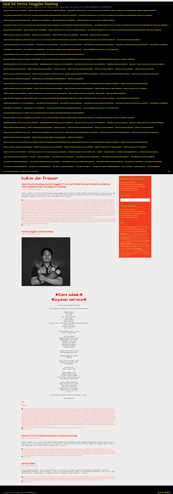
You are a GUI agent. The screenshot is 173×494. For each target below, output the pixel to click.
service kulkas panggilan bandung (145, 74)
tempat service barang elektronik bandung (45, 217)
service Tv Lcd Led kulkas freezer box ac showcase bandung (49, 435)
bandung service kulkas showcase (81, 152)
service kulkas (60, 69)
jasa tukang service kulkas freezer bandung (64, 49)
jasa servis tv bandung (153, 161)
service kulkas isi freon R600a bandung (115, 74)
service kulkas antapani (129, 229)
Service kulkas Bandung (124, 69)
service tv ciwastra (69, 221)
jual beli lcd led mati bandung (15, 166)
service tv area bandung (31, 214)
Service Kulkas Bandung (41, 20)
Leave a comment (27, 224)
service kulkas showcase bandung (55, 211)
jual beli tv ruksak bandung (63, 166)
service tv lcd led (70, 214)
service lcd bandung (76, 79)
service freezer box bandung (14, 69)
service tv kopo (83, 221)
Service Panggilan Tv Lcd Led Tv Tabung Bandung (47, 10)
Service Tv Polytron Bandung (127, 182)
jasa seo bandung (43, 157)
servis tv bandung (86, 215)
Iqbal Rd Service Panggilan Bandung (30, 4)
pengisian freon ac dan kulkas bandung (90, 64)
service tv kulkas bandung (50, 214)
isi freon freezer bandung (127, 152)
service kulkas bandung (104, 69)
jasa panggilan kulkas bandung (15, 157)
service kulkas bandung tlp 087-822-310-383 (48, 74)
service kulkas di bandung (79, 209)
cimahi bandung (109, 152)
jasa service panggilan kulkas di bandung (131, 44)
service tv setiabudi (34, 223)
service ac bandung (49, 206)
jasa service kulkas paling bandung (115, 157)
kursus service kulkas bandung (51, 204)
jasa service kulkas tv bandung (142, 157)
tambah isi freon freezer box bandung (63, 424)
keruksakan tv (140, 166)
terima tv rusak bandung (71, 217)
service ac (43, 206)
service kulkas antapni (138, 229)
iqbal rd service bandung (100, 35)
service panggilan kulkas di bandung (18, 88)
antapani (121, 226)
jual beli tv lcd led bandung (40, 166)
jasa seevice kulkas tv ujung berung (139, 226)
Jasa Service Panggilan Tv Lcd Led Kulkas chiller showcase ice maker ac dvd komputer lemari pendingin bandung (112, 10)
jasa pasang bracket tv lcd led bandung (19, 44)
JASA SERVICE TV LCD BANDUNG (34, 49)
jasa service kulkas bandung (47, 44)
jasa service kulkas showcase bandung (99, 44)
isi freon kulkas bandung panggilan (128, 226)
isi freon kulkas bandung (149, 152)
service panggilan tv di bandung (89, 212)
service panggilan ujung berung (141, 246)
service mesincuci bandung (93, 211)
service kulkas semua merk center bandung (49, 79)
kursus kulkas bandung (29, 171)
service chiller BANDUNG (83, 206)
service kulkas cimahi (104, 218)
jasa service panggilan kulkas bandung (45, 161)
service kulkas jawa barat (106, 209)
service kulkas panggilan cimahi (40, 211)
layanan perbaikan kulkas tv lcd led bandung (101, 49)
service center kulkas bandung (70, 206)
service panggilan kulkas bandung (150, 64)
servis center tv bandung (66, 215)
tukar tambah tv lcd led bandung (84, 217)
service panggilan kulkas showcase (61, 212)
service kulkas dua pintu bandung (93, 209)
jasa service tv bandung (158, 44)
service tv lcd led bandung (80, 214)
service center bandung (59, 206)
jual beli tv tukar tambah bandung (106, 166)
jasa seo (32, 157)
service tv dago (76, 221)
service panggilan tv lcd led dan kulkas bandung (47, 93)
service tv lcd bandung (62, 214)
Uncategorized (46, 425)
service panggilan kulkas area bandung (30, 212)
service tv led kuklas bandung (92, 214)
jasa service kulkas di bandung (88, 157)
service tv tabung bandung (55, 215)
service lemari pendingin (81, 211)
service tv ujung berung (44, 223)
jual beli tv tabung (83, 166)
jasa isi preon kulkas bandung (128, 40)
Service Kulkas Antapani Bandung (80, 69)
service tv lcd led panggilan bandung (133, 252)
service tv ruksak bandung (35, 215)
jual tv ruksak (127, 166)
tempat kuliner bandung (31, 217)
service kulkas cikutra (94, 218)
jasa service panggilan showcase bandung (78, 161)
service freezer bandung (103, 206)
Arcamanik (84, 35)
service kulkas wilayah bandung (69, 211)
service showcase (99, 212)
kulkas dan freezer (11, 171)
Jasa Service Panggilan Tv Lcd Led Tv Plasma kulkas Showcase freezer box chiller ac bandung (40, 15)
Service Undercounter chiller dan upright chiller (132, 184)
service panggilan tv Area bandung (108, 88)
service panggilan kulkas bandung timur (137, 243)
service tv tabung (45, 215)
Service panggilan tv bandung (15, 93)
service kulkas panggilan (140, 237)
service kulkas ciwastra (41, 220)
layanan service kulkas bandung (65, 204)
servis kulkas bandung (77, 215)
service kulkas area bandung (91, 207)
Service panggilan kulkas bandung (134, 83)
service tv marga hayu (103, 221)
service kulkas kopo (61, 220)
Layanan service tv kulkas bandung (95, 204)
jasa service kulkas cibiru (130, 228)
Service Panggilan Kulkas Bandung (17, 20)
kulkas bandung (153, 166)
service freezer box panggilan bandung (69, 207)
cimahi (99, 152)
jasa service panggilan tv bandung (109, 161)
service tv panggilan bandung (106, 214)
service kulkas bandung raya (80, 416)
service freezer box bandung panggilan (36, 207)
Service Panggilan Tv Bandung (15, 10)
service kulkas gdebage (51, 220)
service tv (24, 214)
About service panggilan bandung (65, 35)
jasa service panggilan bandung (15, 161)
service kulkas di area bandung (67, 209)
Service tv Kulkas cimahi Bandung (128, 190)
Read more (68, 196)
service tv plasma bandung (68, 422)
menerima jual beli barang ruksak (33, 206)
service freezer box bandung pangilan (53, 207)
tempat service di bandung (60, 217)
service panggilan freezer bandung (106, 211)
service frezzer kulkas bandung (40, 69)
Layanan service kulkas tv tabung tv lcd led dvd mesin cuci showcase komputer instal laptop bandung (43, 54)
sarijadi (132, 64)
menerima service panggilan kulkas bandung (21, 64)
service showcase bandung (109, 212)
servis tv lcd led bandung (95, 215)
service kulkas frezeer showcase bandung (81, 74)
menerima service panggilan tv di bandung (56, 64)
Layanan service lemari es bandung (79, 204)
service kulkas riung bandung (87, 220)
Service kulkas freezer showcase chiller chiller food (133, 186)
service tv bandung (41, 214)
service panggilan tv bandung (135, 88)
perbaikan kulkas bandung (117, 64)
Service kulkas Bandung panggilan (17, 74)
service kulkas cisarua (55, 209)
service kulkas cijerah (45, 209)
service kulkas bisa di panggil (34, 209)
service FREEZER (93, 206)
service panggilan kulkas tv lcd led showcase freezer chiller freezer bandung (65, 427)
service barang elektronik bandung (128, 188)
